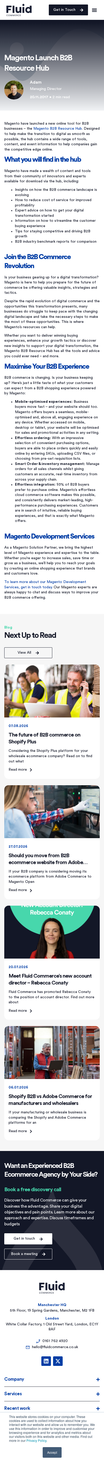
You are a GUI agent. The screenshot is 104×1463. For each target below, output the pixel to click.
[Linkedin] (46, 1361)
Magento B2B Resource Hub (57, 128)
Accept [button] (52, 1452)
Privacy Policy (36, 1440)
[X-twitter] (58, 1361)
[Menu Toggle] (94, 10)
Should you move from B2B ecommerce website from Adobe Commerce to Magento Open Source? (51, 862)
